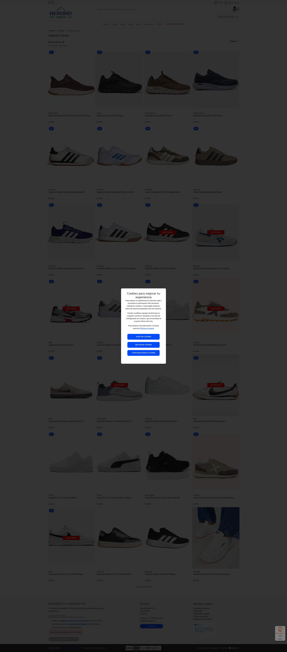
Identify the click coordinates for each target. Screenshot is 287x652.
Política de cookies (146, 328)
